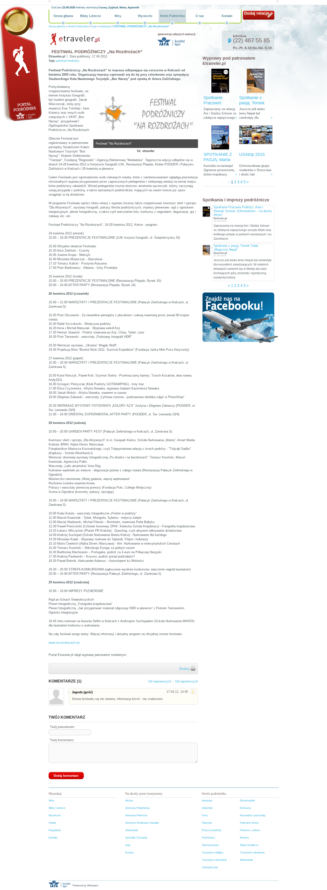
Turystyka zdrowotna (214, 859)
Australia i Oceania (136, 837)
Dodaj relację (256, 13)
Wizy (117, 16)
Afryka (129, 800)
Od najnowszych (159, 681)
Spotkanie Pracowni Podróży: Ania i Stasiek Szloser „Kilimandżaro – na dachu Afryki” (243, 211)
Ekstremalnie (247, 800)
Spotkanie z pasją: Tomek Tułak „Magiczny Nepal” (236, 247)
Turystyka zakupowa (252, 852)
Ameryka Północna (136, 815)
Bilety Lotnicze (90, 16)
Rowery (244, 837)
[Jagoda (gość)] (56, 696)
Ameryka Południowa (137, 807)
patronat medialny (67, 60)
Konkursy (245, 807)
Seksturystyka (210, 845)
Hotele (52, 822)
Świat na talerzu (249, 845)
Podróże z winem (250, 830)
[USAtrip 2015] (255, 138)
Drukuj (184, 668)
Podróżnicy (208, 837)
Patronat (207, 822)
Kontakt (227, 16)
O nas (200, 16)
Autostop (207, 800)
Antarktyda (131, 830)
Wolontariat (246, 859)
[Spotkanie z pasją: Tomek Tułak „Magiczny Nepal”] (256, 81)
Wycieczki (145, 16)
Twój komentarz (62, 740)
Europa (129, 852)
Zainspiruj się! (210, 867)
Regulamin (55, 830)
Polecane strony (249, 822)
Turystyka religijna (212, 852)
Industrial (207, 807)
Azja (93, 26)
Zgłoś (193, 692)
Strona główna (63, 16)
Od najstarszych (186, 681)
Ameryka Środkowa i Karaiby (142, 822)
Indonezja (105, 26)
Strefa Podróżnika (172, 16)
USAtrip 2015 (252, 154)
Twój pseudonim (62, 727)
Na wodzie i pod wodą (252, 815)
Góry (205, 815)
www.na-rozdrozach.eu (64, 642)
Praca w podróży (212, 830)
